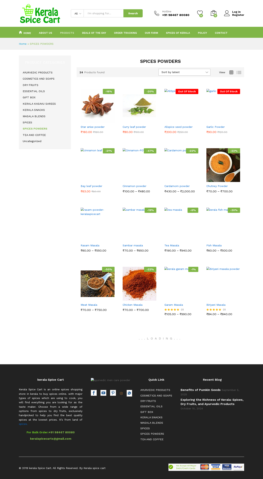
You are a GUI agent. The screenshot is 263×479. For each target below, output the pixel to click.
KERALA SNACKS (34, 109)
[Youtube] (103, 393)
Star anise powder (93, 126)
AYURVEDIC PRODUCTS (38, 72)
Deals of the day (94, 33)
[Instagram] (121, 393)
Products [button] (67, 33)
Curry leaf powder (134, 126)
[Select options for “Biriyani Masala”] (210, 297)
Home (27, 33)
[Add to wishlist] (102, 119)
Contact (221, 33)
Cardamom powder (177, 186)
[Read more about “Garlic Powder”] (210, 119)
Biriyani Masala (215, 304)
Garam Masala (173, 304)
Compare (111, 119)
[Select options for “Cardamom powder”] (168, 178)
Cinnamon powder (134, 186)
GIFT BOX (29, 97)
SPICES (27, 122)
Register (238, 14)
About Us (45, 33)
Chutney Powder (217, 186)
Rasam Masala (90, 245)
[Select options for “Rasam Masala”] (84, 238)
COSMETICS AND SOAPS (38, 78)
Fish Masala (214, 245)
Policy (202, 33)
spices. (23, 423)
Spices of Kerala (178, 33)
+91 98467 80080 (62, 432)
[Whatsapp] (129, 393)
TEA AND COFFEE (34, 134)
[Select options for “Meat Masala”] (84, 297)
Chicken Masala (132, 304)
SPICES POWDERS (35, 128)
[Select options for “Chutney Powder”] (210, 178)
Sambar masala (133, 245)
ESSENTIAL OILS (34, 91)
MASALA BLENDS (34, 116)
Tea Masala (171, 245)
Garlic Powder (215, 126)
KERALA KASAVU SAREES (39, 103)
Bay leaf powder (91, 186)
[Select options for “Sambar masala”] (126, 238)
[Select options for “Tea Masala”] (168, 238)
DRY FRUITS (30, 85)
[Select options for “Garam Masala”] (168, 297)
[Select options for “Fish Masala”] (210, 238)
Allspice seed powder (178, 126)
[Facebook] (94, 393)
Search (133, 13)
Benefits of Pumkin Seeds (201, 390)
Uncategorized (32, 141)
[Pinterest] (113, 393)
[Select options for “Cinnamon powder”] (126, 178)
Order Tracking (125, 33)
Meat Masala (89, 304)
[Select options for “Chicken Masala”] (126, 297)
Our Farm (151, 33)
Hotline (166, 11)
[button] (84, 119)
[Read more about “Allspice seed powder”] (168, 119)
